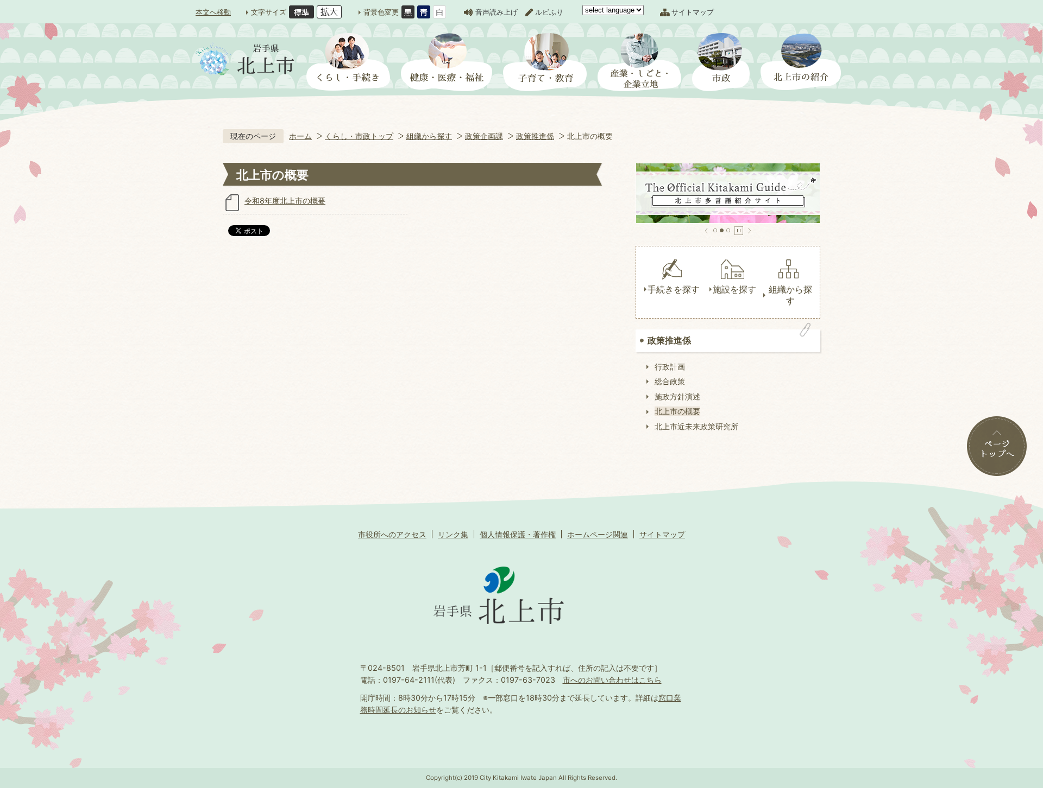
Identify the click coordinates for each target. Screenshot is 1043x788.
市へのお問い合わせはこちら (612, 679)
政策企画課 (484, 136)
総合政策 (670, 381)
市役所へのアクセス (392, 534)
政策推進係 (535, 136)
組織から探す (429, 136)
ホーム (300, 136)
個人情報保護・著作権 (518, 534)
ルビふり (549, 12)
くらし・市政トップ (359, 136)
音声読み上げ (496, 12)
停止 (738, 230)
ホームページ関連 (597, 534)
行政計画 (670, 366)
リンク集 (453, 534)
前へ (706, 230)
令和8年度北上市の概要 (284, 200)
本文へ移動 (213, 12)
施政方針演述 (677, 396)
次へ (749, 230)
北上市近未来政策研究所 (696, 426)
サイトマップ (692, 12)
